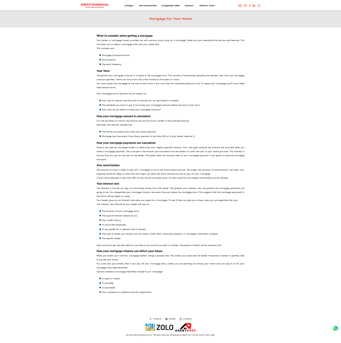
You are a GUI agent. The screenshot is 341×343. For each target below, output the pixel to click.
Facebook (157, 319)
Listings (129, 5)
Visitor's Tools (206, 5)
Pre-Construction (148, 5)
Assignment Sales (171, 5)
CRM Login (210, 335)
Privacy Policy (198, 335)
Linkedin (172, 319)
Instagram (187, 319)
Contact (189, 5)
